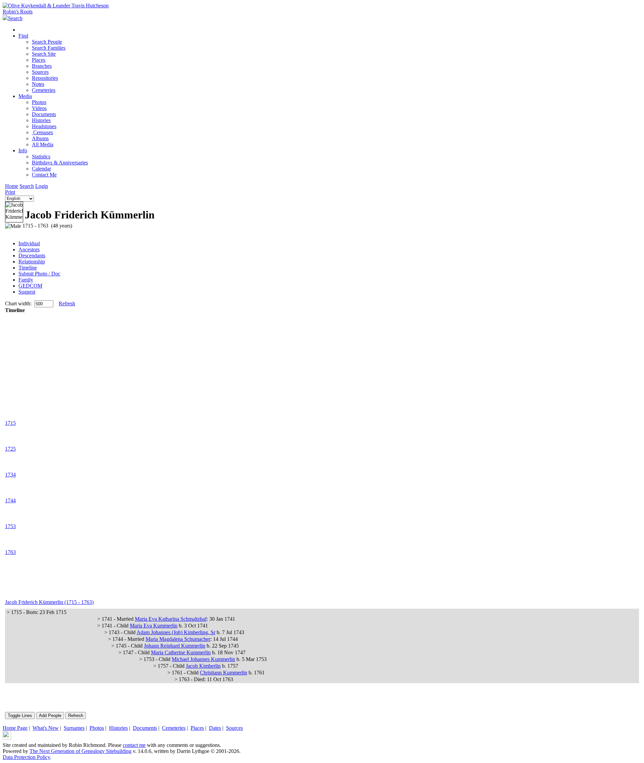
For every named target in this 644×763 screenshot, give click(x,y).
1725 (10, 449)
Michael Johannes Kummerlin (203, 659)
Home (11, 186)
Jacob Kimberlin (203, 666)
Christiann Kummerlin (223, 672)
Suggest (26, 292)
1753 (10, 526)
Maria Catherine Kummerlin (181, 652)
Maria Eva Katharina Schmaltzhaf (171, 619)
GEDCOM (30, 286)
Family (25, 280)
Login (41, 186)
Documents (145, 728)
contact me (134, 745)
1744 (10, 500)
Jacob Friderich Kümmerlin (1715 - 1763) (49, 602)
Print (10, 192)
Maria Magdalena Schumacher (178, 639)
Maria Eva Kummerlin (153, 625)
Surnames (74, 728)
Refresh (67, 303)
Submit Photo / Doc (39, 273)
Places (197, 728)
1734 (10, 474)
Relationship (31, 261)
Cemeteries (173, 728)
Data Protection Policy (26, 757)
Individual (29, 243)
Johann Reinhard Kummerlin (174, 646)
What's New (46, 728)
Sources (234, 728)
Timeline (27, 267)
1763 (10, 552)
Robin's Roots (18, 11)
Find (23, 36)
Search (26, 186)
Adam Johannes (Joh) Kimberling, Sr (176, 632)
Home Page (15, 728)
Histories (118, 728)
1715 (10, 423)
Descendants (31, 255)
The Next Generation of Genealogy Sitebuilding (80, 751)
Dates (215, 728)
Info (22, 150)
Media (25, 96)
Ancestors (29, 249)
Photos (97, 728)
